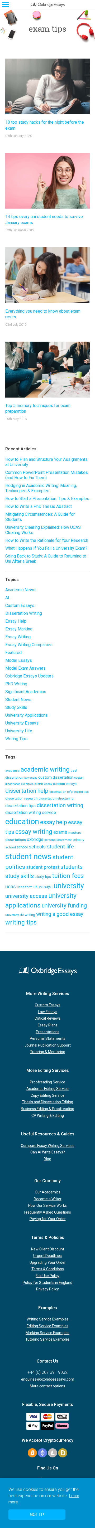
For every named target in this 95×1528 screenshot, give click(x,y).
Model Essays (18, 660)
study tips (43, 877)
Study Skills (16, 707)
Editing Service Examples (47, 1326)
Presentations (47, 1032)
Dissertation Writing (23, 613)
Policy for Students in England (47, 1282)
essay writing (33, 831)
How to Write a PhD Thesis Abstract (38, 506)
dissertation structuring (56, 798)
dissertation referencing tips (69, 792)
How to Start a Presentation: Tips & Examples (47, 498)
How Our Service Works (47, 1205)
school (22, 847)
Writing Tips (16, 738)
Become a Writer (47, 1199)
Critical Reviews (48, 1018)
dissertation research (21, 798)
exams (60, 832)
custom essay (43, 784)
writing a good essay (59, 914)
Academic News (20, 589)
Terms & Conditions (47, 1269)
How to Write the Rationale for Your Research (46, 540)
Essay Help (15, 621)
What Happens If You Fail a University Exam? (46, 548)
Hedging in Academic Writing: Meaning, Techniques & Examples (41, 488)
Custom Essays (19, 605)
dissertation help (26, 791)
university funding (64, 905)
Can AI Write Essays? (47, 1152)
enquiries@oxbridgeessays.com (47, 1379)
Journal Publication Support (48, 1045)
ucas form (24, 887)
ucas (10, 886)
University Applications (26, 715)
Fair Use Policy (47, 1276)
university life (14, 915)
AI (7, 597)
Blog (47, 1159)
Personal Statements (47, 1038)
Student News (18, 699)
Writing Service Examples (48, 1319)
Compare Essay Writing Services (47, 1146)
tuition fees (68, 876)
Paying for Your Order (48, 1219)
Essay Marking (18, 629)
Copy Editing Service (47, 1095)
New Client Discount (47, 1249)
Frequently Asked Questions (47, 1212)
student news (28, 856)
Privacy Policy (47, 1289)
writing (30, 915)
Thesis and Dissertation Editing (47, 1102)
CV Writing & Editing (47, 1115)
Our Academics (47, 1192)
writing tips (21, 922)
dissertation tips (20, 805)
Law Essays (47, 1012)
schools (37, 846)
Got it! (37, 1514)
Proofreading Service (47, 1082)
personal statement (58, 840)
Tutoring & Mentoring (47, 1052)
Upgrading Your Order (48, 1262)
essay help (53, 822)
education (22, 821)
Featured (13, 652)
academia (12, 770)
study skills (19, 876)
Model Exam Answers (25, 668)
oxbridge (35, 839)
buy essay (30, 777)
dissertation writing (60, 805)
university (69, 886)
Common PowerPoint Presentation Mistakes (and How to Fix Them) (46, 475)
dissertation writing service (30, 812)
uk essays (43, 886)
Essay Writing (18, 636)
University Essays (22, 723)
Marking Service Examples (47, 1333)
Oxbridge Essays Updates (29, 676)
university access (26, 896)
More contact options (47, 1386)
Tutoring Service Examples (47, 1339)
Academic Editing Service (47, 1089)
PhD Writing (16, 683)
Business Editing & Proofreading (47, 1109)
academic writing (45, 769)
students (71, 867)
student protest (42, 867)
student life (60, 846)
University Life (18, 730)
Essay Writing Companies (29, 644)
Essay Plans (48, 1025)
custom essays (65, 784)
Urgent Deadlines (47, 1256)
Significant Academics (25, 691)
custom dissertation (55, 777)
